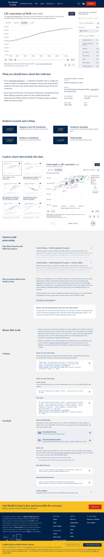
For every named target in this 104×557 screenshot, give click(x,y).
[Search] (79, 3)
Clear (97, 27)
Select (90, 170)
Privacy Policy (85, 551)
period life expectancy (17, 81)
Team (71, 529)
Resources (50, 3)
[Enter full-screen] (73, 65)
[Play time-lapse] (5, 60)
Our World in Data (13, 3)
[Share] (69, 65)
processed (94, 89)
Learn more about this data (43, 64)
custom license (18, 527)
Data (36, 3)
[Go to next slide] (93, 223)
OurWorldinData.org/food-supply (55, 217)
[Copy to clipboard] (87, 363)
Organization (74, 522)
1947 (53, 211)
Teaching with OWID (59, 540)
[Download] (65, 65)
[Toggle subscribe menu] (83, 4)
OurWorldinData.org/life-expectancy (14, 66)
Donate (91, 3)
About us (73, 519)
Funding (72, 526)
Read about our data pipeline (45, 300)
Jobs (71, 533)
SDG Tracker (57, 537)
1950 (10, 60)
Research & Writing (93, 519)
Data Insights (57, 526)
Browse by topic (27, 3)
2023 (72, 60)
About (59, 3)
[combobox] (79, 3)
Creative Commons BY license (58, 343)
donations (29, 547)
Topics (55, 519)
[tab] (8, 22)
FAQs (28, 531)
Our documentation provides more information (66, 453)
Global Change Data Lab (31, 516)
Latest (42, 3)
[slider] (15, 60)
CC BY (26, 66)
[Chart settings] (98, 170)
